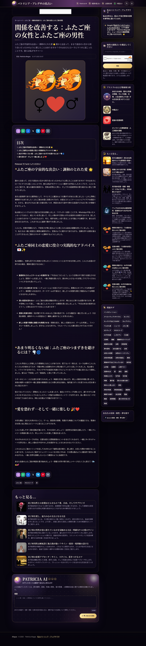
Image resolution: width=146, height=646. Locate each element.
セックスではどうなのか (111, 321)
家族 (128, 358)
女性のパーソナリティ (122, 353)
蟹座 (125, 394)
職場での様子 (108, 394)
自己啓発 (118, 394)
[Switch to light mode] (126, 3)
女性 (125, 349)
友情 (117, 344)
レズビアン (117, 335)
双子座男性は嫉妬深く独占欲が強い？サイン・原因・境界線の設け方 (58, 543)
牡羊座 (125, 376)
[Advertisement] (55, 11)
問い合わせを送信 (88, 616)
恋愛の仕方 (107, 371)
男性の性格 (107, 390)
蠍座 (105, 399)
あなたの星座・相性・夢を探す (115, 418)
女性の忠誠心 (120, 358)
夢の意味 (107, 349)
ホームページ (19, 20)
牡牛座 (118, 376)
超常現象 (113, 399)
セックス (126, 317)
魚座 (105, 403)
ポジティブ (107, 330)
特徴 (105, 380)
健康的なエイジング (123, 339)
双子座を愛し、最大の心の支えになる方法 (46, 516)
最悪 (126, 371)
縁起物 (128, 390)
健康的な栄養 (108, 344)
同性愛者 (124, 344)
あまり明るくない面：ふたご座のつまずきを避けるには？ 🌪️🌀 (41, 153)
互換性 (106, 339)
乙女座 (126, 335)
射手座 (129, 362)
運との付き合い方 (124, 399)
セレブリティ (127, 321)
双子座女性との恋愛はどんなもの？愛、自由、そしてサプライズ (56, 503)
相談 (16, 593)
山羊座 (106, 367)
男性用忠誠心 (118, 390)
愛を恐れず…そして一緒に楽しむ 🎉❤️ (33, 157)
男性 (119, 385)
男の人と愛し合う (109, 385)
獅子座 (112, 380)
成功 (120, 371)
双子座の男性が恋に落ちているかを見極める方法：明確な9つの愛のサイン (61, 530)
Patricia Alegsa (25, 56)
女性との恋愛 (108, 353)
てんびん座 (107, 326)
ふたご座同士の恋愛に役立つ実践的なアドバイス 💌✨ (38, 150)
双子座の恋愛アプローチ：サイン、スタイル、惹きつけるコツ (55, 556)
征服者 (113, 367)
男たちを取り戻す (122, 380)
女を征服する (117, 349)
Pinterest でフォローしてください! (28, 164)
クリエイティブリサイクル (112, 317)
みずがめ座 (107, 335)
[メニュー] (132, 3)
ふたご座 (27, 20)
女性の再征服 (108, 358)
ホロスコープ (29, 483)
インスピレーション (110, 312)
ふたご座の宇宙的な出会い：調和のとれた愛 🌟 (36, 147)
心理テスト (122, 367)
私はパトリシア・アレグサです (119, 11)
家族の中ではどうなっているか (113, 362)
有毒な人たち (108, 376)
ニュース (117, 326)
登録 (117, 66)
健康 (112, 339)
